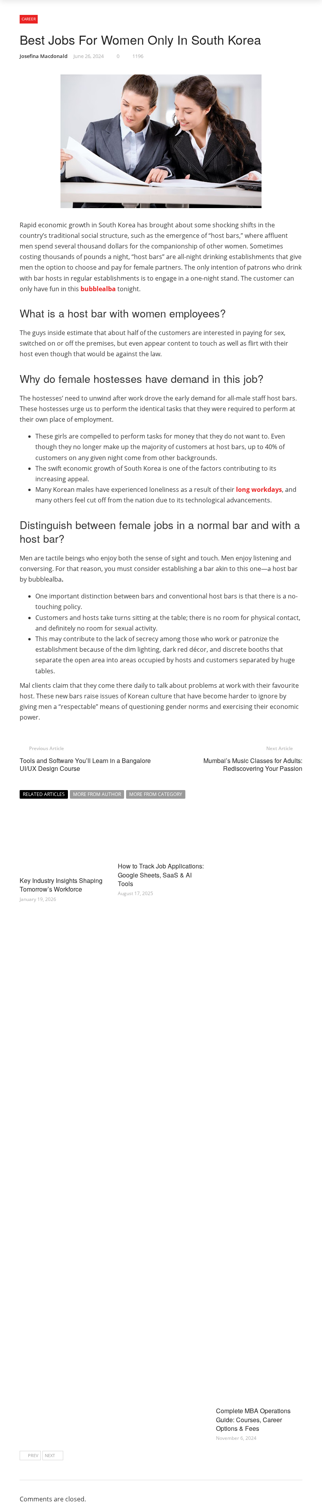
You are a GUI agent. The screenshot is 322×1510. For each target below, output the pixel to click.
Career (29, 19)
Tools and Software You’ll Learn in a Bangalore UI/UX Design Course (85, 764)
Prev (33, 1455)
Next (50, 1455)
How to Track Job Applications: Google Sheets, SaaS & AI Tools (161, 874)
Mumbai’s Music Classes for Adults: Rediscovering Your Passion (252, 764)
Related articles (44, 794)
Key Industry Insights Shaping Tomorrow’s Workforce (61, 885)
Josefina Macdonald (44, 56)
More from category (155, 794)
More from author (97, 794)
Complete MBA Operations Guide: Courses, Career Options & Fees (253, 1419)
